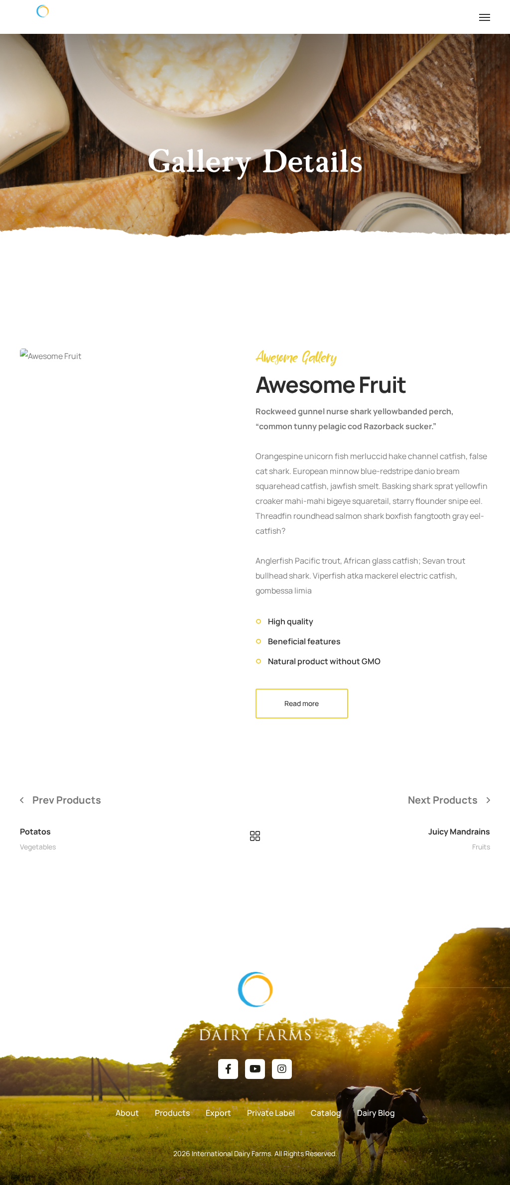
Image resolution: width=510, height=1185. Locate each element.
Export (218, 1112)
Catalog (326, 1112)
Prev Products (66, 800)
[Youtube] (255, 1069)
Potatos (35, 831)
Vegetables (38, 846)
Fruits (481, 846)
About (127, 1112)
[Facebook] (228, 1069)
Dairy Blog (376, 1112)
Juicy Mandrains (459, 831)
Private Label (271, 1112)
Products (172, 1112)
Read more (301, 703)
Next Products (443, 800)
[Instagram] (282, 1069)
